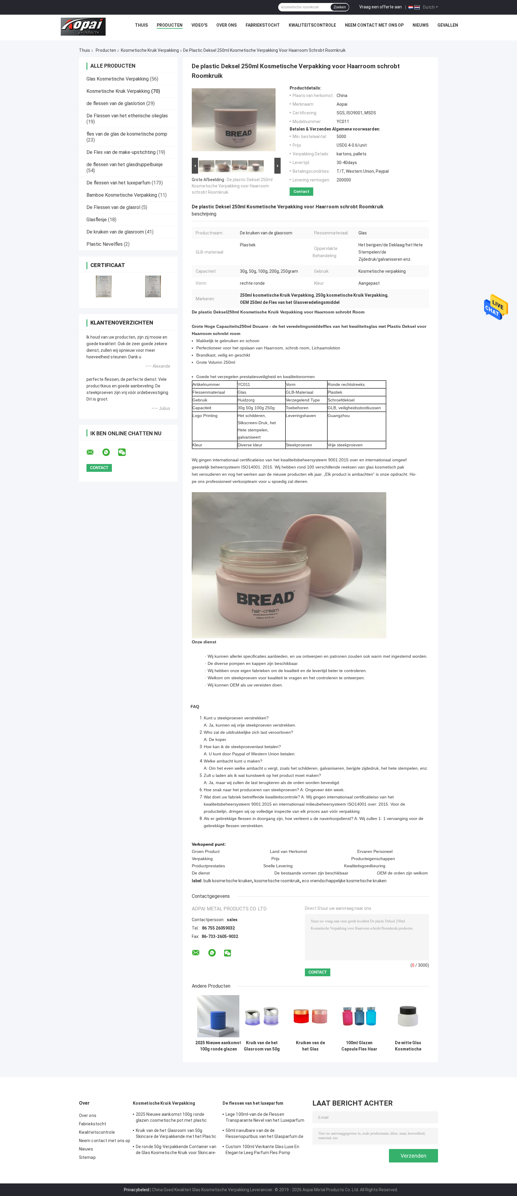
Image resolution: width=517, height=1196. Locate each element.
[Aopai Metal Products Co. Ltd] (83, 27)
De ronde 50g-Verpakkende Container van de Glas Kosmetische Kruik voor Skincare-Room (176, 1150)
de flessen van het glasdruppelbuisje (124, 164)
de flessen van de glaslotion (115, 103)
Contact (301, 191)
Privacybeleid (136, 1189)
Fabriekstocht (263, 25)
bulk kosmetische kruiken (227, 880)
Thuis (141, 25)
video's (199, 25)
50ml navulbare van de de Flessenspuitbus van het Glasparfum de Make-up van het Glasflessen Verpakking (265, 1134)
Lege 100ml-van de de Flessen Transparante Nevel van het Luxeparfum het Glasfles (265, 1118)
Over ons (226, 25)
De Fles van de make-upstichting (121, 152)
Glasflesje (96, 219)
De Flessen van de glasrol (113, 207)
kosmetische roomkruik (277, 880)
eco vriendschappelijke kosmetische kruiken (344, 880)
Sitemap (87, 1157)
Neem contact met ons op (374, 25)
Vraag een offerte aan (380, 6)
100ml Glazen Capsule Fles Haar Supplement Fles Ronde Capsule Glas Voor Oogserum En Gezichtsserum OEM (359, 1046)
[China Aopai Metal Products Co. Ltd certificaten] (103, 286)
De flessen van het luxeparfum (118, 183)
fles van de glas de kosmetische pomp (126, 134)
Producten (170, 25)
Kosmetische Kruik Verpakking (150, 50)
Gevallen (447, 25)
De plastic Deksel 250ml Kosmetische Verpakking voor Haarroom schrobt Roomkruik (232, 186)
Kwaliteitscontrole (312, 25)
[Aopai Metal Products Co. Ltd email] (93, 452)
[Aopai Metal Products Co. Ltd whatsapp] (109, 452)
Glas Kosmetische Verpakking (117, 79)
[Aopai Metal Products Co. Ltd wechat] (125, 452)
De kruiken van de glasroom (115, 232)
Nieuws (420, 25)
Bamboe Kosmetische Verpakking (121, 195)
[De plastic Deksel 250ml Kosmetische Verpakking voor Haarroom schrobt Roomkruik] (234, 121)
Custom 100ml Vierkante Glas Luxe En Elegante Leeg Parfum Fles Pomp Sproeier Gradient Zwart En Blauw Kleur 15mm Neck (264, 1150)
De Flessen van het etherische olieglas (127, 116)
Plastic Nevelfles (104, 244)
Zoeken (340, 7)
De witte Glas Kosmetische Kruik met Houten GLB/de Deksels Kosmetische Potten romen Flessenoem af (408, 1046)
